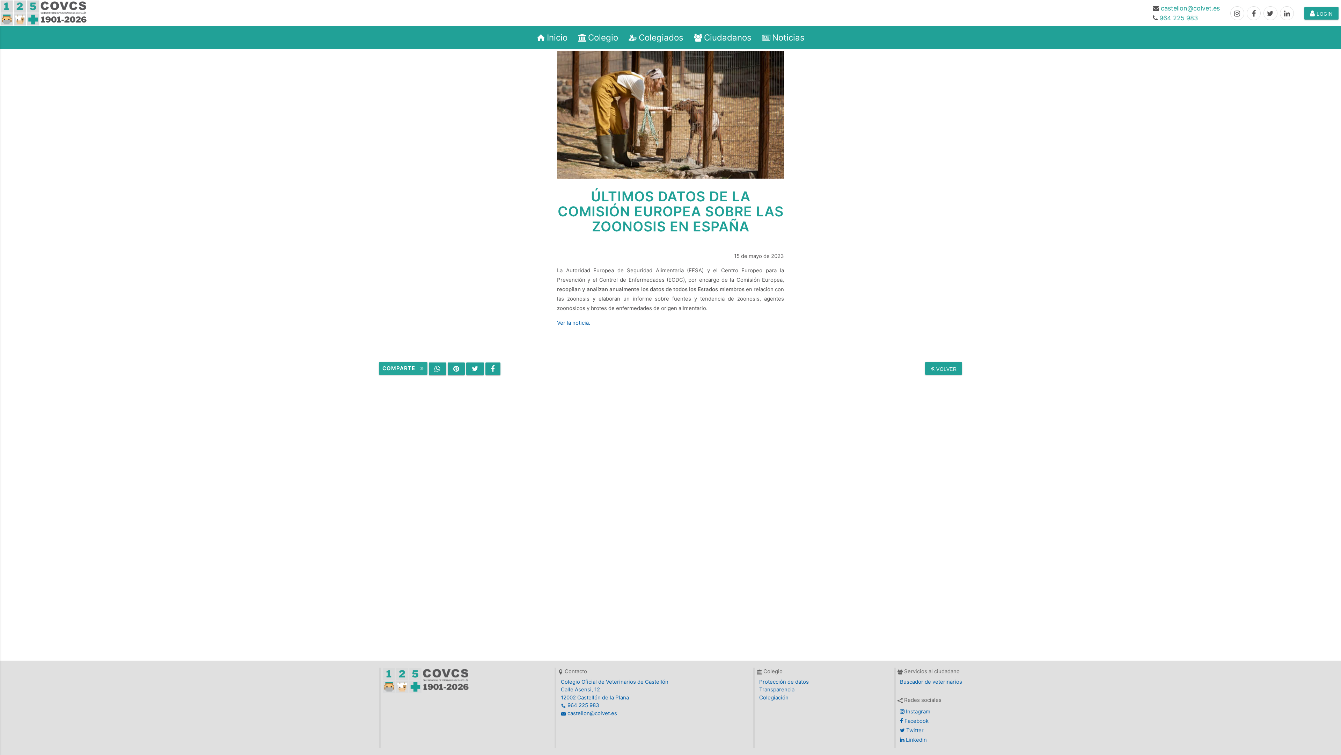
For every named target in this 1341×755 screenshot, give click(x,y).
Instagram (917, 711)
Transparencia (776, 689)
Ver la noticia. (573, 322)
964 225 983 (1178, 18)
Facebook (916, 721)
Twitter (914, 730)
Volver (946, 369)
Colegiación (774, 697)
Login (1324, 14)
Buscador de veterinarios (931, 681)
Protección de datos (784, 681)
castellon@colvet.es (1190, 8)
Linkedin (915, 739)
